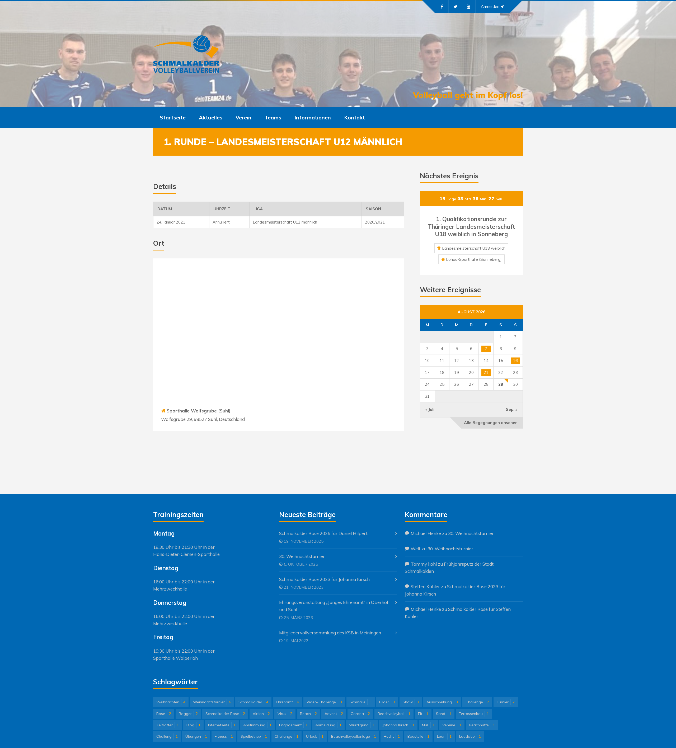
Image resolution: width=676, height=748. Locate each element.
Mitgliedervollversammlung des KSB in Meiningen (330, 632)
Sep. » (511, 409)
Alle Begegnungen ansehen (491, 422)
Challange (286, 736)
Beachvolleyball (394, 713)
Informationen (312, 117)
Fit (423, 713)
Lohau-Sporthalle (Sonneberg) (474, 259)
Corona (360, 713)
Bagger (188, 713)
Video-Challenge (324, 702)
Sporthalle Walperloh (175, 658)
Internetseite (222, 725)
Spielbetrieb (254, 736)
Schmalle (361, 702)
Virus (285, 713)
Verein (243, 117)
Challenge (477, 702)
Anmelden (490, 6)
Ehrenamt (287, 702)
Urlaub (314, 736)
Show (411, 702)
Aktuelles (210, 117)
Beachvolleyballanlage (353, 736)
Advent (334, 713)
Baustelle (418, 736)
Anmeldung (328, 725)
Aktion (261, 713)
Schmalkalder (253, 702)
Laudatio (470, 736)
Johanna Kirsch (398, 725)
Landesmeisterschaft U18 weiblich (473, 248)
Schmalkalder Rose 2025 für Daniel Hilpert (323, 533)
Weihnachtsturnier (212, 702)
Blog (193, 725)
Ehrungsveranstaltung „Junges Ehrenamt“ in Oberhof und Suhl (333, 606)
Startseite (173, 117)
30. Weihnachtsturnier (302, 556)
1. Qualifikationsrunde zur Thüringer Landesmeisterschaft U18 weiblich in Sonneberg (471, 226)
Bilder (387, 702)
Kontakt (354, 117)
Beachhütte (482, 725)
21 (486, 372)
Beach (308, 713)
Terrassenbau (474, 713)
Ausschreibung (442, 702)
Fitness (224, 736)
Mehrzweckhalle (170, 589)
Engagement (293, 725)
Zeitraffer (167, 725)
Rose (163, 713)
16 (515, 360)
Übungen (196, 736)
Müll (428, 725)
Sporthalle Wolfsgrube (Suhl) (199, 411)
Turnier (506, 702)
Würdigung (362, 725)
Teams (273, 117)
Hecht (392, 736)
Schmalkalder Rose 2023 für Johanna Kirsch (324, 579)
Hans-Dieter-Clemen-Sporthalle (186, 554)
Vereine (451, 725)
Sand (443, 713)
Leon (444, 736)
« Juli (429, 409)
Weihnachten (170, 702)
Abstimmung (257, 725)
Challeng (167, 736)
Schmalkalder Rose (225, 713)
